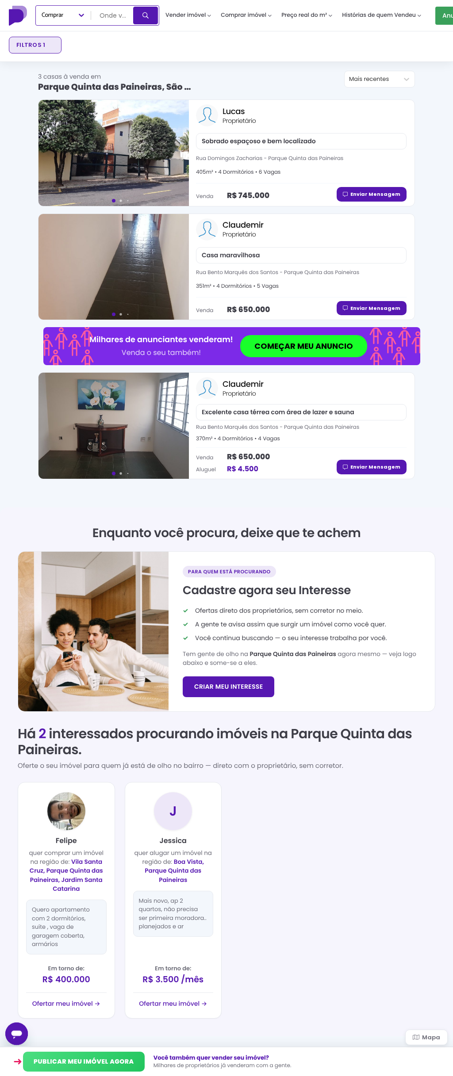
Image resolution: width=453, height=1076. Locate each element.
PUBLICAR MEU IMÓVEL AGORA (84, 1061)
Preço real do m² (304, 15)
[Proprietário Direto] (19, 15)
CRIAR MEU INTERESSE (228, 686)
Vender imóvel (185, 15)
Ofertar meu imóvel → (66, 1003)
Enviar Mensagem (375, 194)
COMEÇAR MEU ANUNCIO (303, 346)
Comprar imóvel (243, 15)
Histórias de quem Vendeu (379, 15)
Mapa (431, 1037)
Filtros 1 (30, 45)
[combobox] (112, 15)
